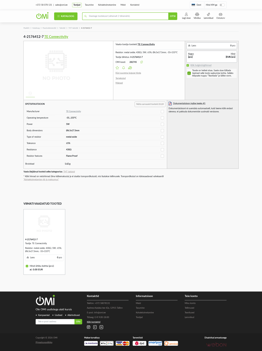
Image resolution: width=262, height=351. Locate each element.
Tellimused (189, 308)
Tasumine (89, 5)
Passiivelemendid (49, 28)
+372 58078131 (102, 303)
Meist (123, 5)
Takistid (62, 28)
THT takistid (73, 28)
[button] (196, 5)
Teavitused (189, 313)
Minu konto (190, 303)
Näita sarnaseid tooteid (150, 104)
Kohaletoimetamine (107, 5)
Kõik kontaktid (93, 322)
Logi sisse (186, 18)
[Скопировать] (142, 62)
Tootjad (76, 5)
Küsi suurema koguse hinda (128, 73)
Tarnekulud (121, 78)
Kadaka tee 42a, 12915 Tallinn (109, 308)
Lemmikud (208, 18)
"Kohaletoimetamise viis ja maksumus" (41, 180)
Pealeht (26, 28)
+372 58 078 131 (44, 5)
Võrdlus (197, 18)
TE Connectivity (56, 36)
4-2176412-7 (31, 240)
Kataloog (67, 16)
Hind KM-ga (211, 5)
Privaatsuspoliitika (44, 342)
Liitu (78, 322)
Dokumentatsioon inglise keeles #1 (189, 103)
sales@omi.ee (61, 5)
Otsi (173, 16)
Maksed (119, 83)
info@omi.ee (100, 313)
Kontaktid (134, 5)
